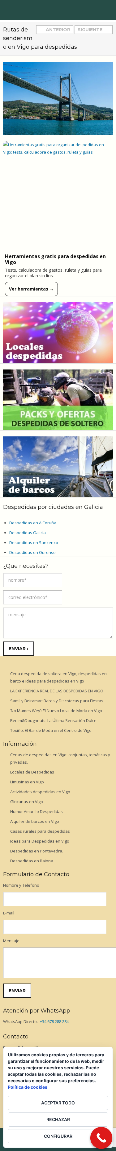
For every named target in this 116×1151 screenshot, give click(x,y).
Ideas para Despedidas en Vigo (39, 841)
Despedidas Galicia (27, 532)
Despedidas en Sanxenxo (33, 542)
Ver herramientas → (31, 289)
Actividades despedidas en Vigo (40, 791)
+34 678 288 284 (54, 1021)
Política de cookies (27, 1087)
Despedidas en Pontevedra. (36, 851)
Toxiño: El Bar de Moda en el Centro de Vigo (51, 730)
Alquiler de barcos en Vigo (34, 821)
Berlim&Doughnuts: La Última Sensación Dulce (53, 720)
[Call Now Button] (101, 1138)
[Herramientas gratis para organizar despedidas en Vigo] (58, 195)
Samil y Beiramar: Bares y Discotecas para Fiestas (56, 700)
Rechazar (58, 1119)
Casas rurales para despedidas (40, 831)
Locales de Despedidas (32, 772)
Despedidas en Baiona (31, 861)
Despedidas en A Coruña (32, 523)
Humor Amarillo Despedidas (36, 811)
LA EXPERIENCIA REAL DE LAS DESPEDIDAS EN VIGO (56, 691)
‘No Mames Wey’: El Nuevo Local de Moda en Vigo (56, 710)
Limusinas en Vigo (27, 782)
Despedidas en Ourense (32, 552)
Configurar (58, 1136)
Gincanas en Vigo (26, 801)
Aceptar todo (58, 1102)
